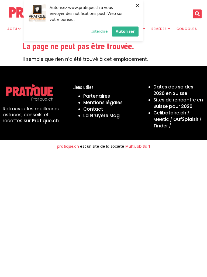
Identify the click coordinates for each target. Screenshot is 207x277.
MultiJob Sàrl (137, 146)
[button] (197, 13)
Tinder (160, 126)
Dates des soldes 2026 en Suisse (173, 90)
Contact (93, 109)
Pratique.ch (45, 120)
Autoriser (125, 31)
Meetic (161, 119)
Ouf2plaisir (185, 119)
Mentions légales (103, 102)
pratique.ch (68, 146)
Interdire (99, 31)
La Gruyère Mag (101, 115)
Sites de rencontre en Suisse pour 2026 (178, 103)
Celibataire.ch (169, 113)
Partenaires (96, 96)
